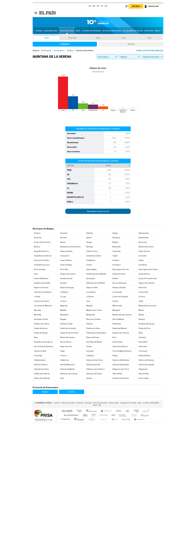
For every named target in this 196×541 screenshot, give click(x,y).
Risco (114, 337)
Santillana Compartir (106, 411)
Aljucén (89, 238)
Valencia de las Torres (94, 360)
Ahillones (89, 233)
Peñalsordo (116, 324)
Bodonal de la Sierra (146, 247)
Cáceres (71, 392)
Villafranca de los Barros (95, 369)
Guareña (63, 283)
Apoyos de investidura (111, 31)
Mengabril (116, 310)
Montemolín (90, 315)
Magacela (63, 306)
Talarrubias (143, 346)
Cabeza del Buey (66, 251)
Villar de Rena (144, 374)
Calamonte (116, 251)
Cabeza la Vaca (92, 251)
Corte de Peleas (66, 265)
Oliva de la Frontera (93, 319)
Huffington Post (70, 415)
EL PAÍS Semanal (123, 415)
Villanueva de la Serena (69, 374)
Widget (158, 31)
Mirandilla (37, 315)
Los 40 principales (80, 411)
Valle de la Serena (40, 365)
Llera (88, 301)
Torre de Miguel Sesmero (121, 351)
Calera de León (144, 251)
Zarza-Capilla (144, 378)
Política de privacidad (100, 403)
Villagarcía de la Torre (120, 369)
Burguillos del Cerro (41, 251)
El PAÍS (67, 411)
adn (135, 411)
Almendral (116, 238)
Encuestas (148, 31)
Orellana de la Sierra (41, 324)
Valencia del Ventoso (146, 360)
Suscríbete (136, 6)
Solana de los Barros (120, 346)
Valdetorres (64, 360)
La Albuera (64, 292)
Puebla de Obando (41, 333)
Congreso (65, 44)
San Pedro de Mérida (94, 342)
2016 (98, 38)
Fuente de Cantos (118, 274)
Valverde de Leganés (146, 365)
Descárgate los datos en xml (98, 211)
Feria (36, 274)
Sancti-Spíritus (65, 342)
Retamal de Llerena (67, 337)
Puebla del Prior (145, 328)
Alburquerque (144, 233)
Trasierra (63, 356)
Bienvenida (116, 247)
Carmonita (142, 256)
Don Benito (143, 265)
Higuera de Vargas (67, 288)
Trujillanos (90, 356)
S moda (114, 419)
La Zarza (63, 301)
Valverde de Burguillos (120, 365)
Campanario (64, 256)
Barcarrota (143, 242)
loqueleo (126, 419)
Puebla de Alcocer (41, 328)
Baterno (37, 247)
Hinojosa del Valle (119, 288)
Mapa (78, 31)
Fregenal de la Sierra (68, 274)
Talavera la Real (40, 351)
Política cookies (113, 403)
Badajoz (115, 242)
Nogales (63, 319)
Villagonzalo (143, 369)
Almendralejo (144, 238)
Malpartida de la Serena (147, 306)
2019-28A (72, 38)
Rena (36, 337)
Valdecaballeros (145, 356)
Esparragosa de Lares (120, 269)
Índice (95, 405)
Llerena (115, 301)
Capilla (114, 256)
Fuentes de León (66, 278)
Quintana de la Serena (120, 333)
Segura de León (66, 346)
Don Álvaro (116, 265)
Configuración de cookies (128, 403)
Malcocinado (117, 306)
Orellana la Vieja (66, 324)
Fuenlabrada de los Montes (96, 274)
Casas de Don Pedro (41, 260)
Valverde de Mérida (67, 369)
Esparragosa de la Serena (148, 269)
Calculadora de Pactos (133, 31)
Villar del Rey (117, 374)
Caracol (145, 411)
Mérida (141, 310)
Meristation (139, 419)
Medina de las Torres (94, 310)
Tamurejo (89, 351)
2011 (149, 38)
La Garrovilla (143, 292)
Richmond (65, 419)
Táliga (62, 351)
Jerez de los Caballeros (42, 292)
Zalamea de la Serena (120, 378)
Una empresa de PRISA (43, 413)
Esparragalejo (91, 269)
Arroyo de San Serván (42, 242)
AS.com (126, 411)
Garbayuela (90, 278)
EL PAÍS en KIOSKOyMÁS (151, 403)
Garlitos (115, 278)
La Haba (37, 297)
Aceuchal (63, 233)
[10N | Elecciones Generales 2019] (98, 22)
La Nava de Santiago (120, 297)
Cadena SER (118, 411)
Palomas (89, 324)
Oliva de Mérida (118, 319)
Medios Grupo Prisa (43, 419)
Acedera (37, 233)
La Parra (142, 297)
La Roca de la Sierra (41, 301)
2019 (46, 38)
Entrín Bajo (64, 269)
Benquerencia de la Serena (70, 247)
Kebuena (142, 415)
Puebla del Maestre (119, 328)
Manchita (37, 310)
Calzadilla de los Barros (42, 256)
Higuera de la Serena (146, 283)
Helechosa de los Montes (95, 283)
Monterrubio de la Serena (121, 315)
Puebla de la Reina (93, 328)
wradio (93, 415)
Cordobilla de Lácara (42, 265)
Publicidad (79, 403)
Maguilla (89, 306)
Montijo (141, 315)
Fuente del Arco (144, 274)
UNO (85, 415)
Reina (141, 333)
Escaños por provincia (91, 31)
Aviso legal (87, 403)
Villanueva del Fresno (94, 374)
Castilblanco (90, 260)
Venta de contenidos (68, 403)
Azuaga (89, 242)
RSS (99, 405)
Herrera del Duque (119, 283)
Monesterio (64, 315)
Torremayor (143, 351)
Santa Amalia (117, 342)
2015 (124, 38)
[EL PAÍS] (47, 13)
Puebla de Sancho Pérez (69, 333)
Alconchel (37, 238)
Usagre (115, 356)
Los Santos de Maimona (43, 306)
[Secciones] (36, 13)
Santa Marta (143, 342)
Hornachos (143, 288)
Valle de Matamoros (67, 365)
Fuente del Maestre (41, 278)
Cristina (89, 265)
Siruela (89, 346)
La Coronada (117, 292)
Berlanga (89, 247)
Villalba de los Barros (42, 374)
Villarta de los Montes (42, 378)
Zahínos (89, 378)
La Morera (90, 297)
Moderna (78, 419)
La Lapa (63, 297)
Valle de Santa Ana (93, 365)
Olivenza (142, 319)
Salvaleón (142, 337)
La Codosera (91, 292)
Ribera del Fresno (92, 337)
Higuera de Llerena (41, 288)
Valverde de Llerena (41, 369)
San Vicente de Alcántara (43, 346)
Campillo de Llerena (93, 256)
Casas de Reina (66, 260)
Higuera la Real (92, 288)
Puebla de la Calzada (68, 328)
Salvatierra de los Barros (43, 342)
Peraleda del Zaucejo (146, 324)
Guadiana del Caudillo (42, 283)
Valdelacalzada (39, 360)
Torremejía (38, 356)
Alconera (63, 238)
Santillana (92, 411)
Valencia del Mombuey (120, 360)
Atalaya (63, 242)
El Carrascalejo (39, 269)
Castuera (115, 260)
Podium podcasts (91, 419)
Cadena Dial (113, 415)
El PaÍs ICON (103, 419)
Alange (115, 233)
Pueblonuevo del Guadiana (96, 333)
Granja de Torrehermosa (148, 278)
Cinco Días (103, 415)
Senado (131, 44)
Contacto (57, 403)
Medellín (63, 310)
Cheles (141, 260)
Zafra (62, 378)
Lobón (141, 301)
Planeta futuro (133, 415)
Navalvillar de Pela (41, 319)
